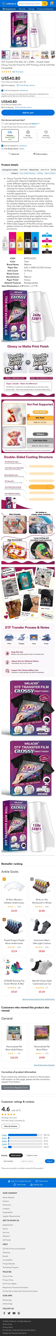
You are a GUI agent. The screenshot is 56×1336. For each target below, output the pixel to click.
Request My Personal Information (15, 1287)
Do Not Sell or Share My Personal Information (20, 1291)
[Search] (45, 3)
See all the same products (44, 1065)
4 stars (4, 1138)
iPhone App (7, 1300)
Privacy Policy (8, 1280)
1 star (5, 1147)
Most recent (16, 1155)
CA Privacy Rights (9, 1283)
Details (21, 149)
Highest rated (32, 1155)
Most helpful (8, 1161)
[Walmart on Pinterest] (18, 1313)
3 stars (4, 1141)
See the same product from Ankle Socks (38, 999)
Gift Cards (7, 1240)
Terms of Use (8, 1276)
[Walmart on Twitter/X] (9, 1313)
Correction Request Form (16, 1087)
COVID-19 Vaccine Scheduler (14, 1248)
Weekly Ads (38, 1184)
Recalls (5, 1256)
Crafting (40, 173)
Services (22, 9)
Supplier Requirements (11, 1216)
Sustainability (8, 1212)
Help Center (43, 1181)
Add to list (15, 154)
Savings (31, 9)
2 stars (4, 1144)
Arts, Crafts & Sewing (27, 173)
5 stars (4, 1135)
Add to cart (28, 112)
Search (49, 1161)
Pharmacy (6, 1252)
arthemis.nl (24, 90)
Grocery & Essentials (45, 9)
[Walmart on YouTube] (14, 1313)
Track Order (21, 1184)
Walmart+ (6, 1236)
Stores (5, 1228)
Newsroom (7, 1205)
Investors (6, 1208)
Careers (6, 1201)
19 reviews (19, 72)
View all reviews (10, 1126)
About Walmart (8, 1197)
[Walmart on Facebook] (4, 1313)
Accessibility (7, 1260)
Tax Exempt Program (10, 1267)
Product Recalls (9, 1263)
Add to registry (42, 154)
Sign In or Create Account (21, 1181)
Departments (10, 9)
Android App (7, 1303)
